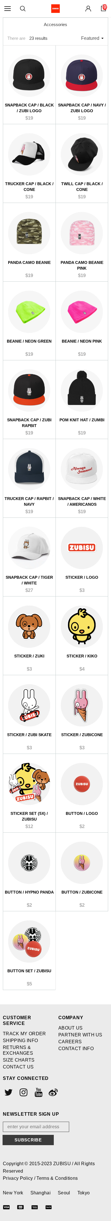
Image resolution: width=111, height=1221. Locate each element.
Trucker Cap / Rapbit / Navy (29, 501)
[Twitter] (8, 1092)
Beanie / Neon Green (29, 341)
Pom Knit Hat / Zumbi (81, 420)
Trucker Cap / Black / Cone (29, 186)
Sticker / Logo (81, 577)
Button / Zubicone (81, 892)
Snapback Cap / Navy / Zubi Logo (82, 108)
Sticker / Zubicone (82, 734)
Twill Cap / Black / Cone (82, 186)
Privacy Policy (18, 1178)
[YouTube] (38, 1092)
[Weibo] (53, 1092)
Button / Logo (82, 813)
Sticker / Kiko (82, 656)
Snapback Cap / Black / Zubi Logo (29, 108)
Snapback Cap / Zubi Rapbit (29, 423)
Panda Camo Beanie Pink (82, 265)
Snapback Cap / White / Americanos (82, 501)
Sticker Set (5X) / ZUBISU (29, 816)
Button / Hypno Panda (29, 892)
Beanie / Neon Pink (82, 341)
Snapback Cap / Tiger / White (29, 580)
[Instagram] (23, 1092)
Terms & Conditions (57, 1178)
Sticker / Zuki (29, 656)
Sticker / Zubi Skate (29, 734)
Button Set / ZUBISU (29, 971)
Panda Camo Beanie (29, 262)
